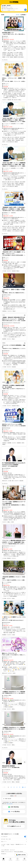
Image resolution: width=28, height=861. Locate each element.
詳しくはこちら (10, 803)
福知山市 (12, 844)
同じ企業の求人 (5, 59)
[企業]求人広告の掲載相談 (18, 851)
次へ (23, 787)
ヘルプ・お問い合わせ (5, 849)
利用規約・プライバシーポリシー (7, 851)
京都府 (8, 844)
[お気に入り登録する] (24, 28)
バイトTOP (3, 844)
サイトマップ (12, 849)
